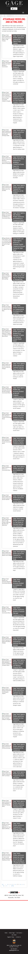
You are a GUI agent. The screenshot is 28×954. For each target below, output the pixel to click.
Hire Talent (14, 934)
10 (3, 886)
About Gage (12, 932)
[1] (2, 884)
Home (6, 932)
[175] (12, 886)
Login (14, 8)
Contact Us (18, 937)
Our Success (19, 932)
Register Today (10, 937)
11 (6, 886)
